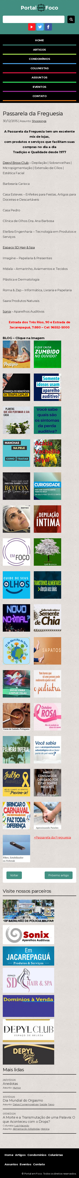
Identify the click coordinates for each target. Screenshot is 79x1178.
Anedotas (10, 1084)
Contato (40, 96)
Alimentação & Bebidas (26, 1128)
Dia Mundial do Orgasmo (23, 1100)
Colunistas (39, 68)
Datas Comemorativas (26, 1104)
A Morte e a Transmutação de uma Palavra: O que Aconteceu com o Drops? (39, 1119)
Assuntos (39, 77)
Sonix (7, 311)
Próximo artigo (58, 875)
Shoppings (39, 121)
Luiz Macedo (21, 1125)
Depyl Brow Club (16, 163)
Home (39, 40)
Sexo (51, 1104)
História (45, 1128)
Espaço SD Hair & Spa (19, 247)
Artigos (39, 49)
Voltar (14, 875)
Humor (17, 1087)
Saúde (43, 1104)
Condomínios (39, 59)
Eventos (39, 87)
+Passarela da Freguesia (52, 837)
